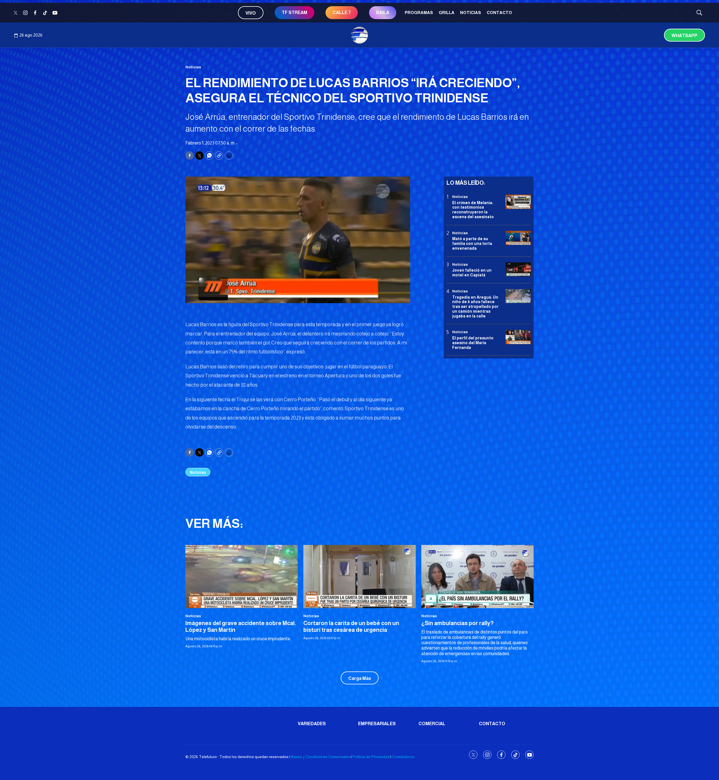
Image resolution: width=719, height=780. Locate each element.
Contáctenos (403, 756)
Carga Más (359, 678)
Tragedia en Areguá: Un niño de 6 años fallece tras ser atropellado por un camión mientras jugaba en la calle (475, 306)
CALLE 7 (342, 12)
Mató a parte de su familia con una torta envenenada (472, 243)
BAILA (382, 12)
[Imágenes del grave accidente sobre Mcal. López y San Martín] (241, 576)
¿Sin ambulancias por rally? (457, 623)
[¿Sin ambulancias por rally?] (477, 576)
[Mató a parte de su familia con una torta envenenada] (518, 238)
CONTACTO (499, 12)
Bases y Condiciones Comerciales (320, 756)
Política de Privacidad (371, 756)
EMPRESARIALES (377, 723)
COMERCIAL (431, 723)
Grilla (446, 12)
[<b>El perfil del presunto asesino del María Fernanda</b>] (518, 337)
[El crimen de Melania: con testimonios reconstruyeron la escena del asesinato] (518, 202)
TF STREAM (294, 12)
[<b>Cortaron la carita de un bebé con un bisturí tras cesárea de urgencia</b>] (359, 576)
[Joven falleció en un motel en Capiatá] (518, 269)
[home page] (359, 35)
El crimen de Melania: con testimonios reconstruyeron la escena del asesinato (473, 209)
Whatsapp (684, 35)
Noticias (470, 12)
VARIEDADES (312, 723)
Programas (419, 12)
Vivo (250, 13)
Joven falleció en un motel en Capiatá (472, 272)
